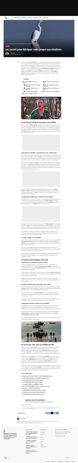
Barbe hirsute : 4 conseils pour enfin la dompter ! (31, 388)
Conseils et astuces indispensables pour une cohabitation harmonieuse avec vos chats (31, 433)
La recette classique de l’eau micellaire (31, 91)
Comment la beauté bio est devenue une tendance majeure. (33, 394)
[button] (50, 17)
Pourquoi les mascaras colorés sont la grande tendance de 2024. (34, 392)
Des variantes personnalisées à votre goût (30, 93)
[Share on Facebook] (65, 54)
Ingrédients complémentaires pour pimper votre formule (50, 85)
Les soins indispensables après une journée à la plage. (32, 382)
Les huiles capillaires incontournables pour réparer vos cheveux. (34, 390)
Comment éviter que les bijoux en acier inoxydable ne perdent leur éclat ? (35, 378)
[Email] (68, 54)
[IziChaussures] (8, 17)
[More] (72, 54)
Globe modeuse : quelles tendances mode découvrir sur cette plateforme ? (31, 451)
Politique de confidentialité (29, 408)
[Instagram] (73, 457)
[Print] (70, 54)
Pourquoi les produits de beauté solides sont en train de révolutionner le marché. (37, 376)
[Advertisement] (39, 8)
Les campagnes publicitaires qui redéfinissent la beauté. (32, 384)
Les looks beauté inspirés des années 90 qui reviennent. (32, 380)
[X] (72, 457)
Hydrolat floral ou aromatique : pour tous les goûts (51, 82)
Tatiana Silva (13, 52)
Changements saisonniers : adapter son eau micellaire (51, 89)
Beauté (7, 46)
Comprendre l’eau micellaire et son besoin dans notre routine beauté (32, 85)
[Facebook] (71, 457)
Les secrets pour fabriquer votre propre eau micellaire (30, 82)
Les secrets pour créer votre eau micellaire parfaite (51, 91)
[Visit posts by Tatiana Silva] (7, 53)
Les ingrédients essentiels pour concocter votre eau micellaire (31, 89)
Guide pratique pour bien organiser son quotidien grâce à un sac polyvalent (31, 447)
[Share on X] (66, 54)
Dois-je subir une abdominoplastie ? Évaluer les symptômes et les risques (36, 386)
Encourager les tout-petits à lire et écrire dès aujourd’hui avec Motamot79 (31, 442)
